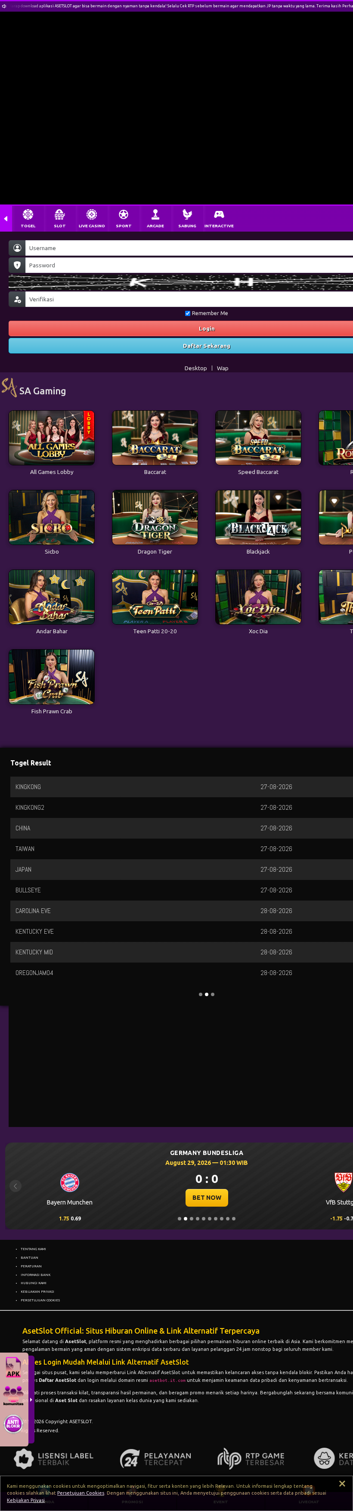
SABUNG (187, 225)
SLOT (60, 225)
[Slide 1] (179, 1219)
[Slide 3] (191, 1219)
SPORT (124, 225)
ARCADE (155, 225)
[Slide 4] (197, 1219)
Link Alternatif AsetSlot (153, 1372)
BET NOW (206, 1197)
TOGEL (28, 225)
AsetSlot (75, 1341)
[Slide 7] (215, 1219)
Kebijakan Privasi (26, 1500)
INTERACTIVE (219, 225)
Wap (223, 368)
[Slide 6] (209, 1219)
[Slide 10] (233, 1219)
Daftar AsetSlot (57, 1380)
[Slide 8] (221, 1219)
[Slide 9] (227, 1219)
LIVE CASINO (92, 225)
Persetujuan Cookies (80, 1493)
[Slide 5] (203, 1219)
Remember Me (210, 313)
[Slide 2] (185, 1219)
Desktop (196, 368)
